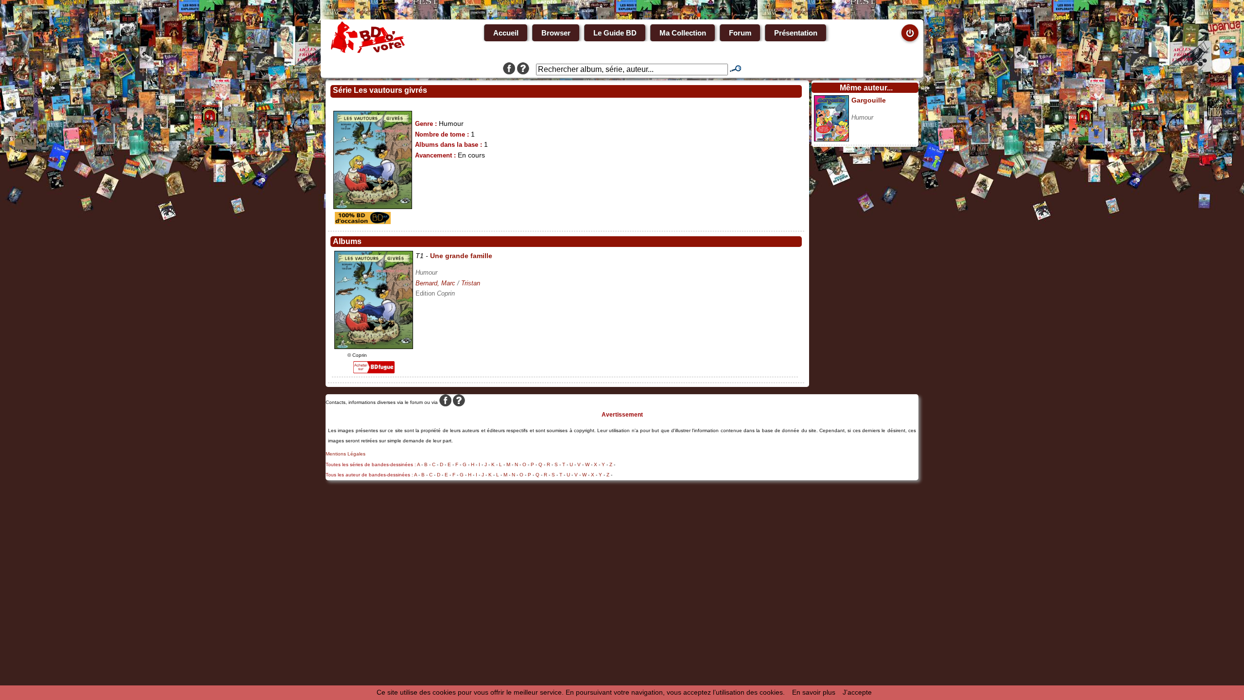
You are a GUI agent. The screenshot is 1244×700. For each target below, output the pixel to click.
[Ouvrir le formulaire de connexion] (909, 32)
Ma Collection (682, 33)
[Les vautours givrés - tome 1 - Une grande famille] (373, 346)
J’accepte (857, 692)
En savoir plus (813, 692)
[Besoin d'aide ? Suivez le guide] (523, 69)
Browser (555, 33)
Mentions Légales (345, 453)
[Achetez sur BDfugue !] (374, 371)
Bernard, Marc (435, 283)
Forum (740, 33)
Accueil (505, 33)
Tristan (470, 283)
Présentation (795, 33)
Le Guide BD (615, 33)
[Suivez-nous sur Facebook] (509, 69)
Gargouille (868, 100)
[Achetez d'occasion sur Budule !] (361, 222)
